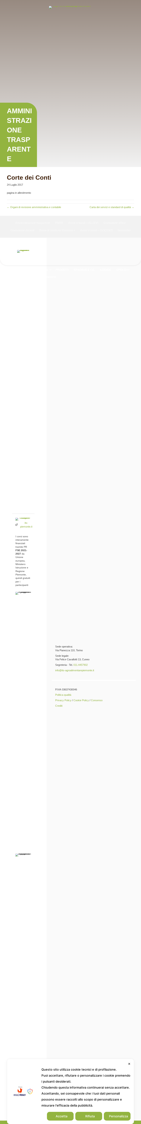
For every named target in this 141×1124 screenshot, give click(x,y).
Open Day (122, 269)
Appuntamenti (16, 277)
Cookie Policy (81, 700)
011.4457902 (80, 664)
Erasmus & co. (84, 269)
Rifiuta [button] (90, 1116)
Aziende (105, 269)
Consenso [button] (96, 700)
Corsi (44, 269)
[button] (34, 269)
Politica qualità (63, 694)
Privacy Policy (63, 700)
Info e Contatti (45, 277)
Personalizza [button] (118, 1116)
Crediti (58, 705)
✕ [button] (129, 1064)
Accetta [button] (61, 1116)
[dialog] (70, 1091)
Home (10, 269)
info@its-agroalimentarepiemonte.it (74, 670)
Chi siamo (25, 269)
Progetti (62, 269)
